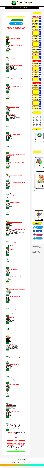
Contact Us (16, 462)
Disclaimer (24, 462)
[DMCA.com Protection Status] (22, 459)
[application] (14, 8)
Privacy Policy (32, 462)
